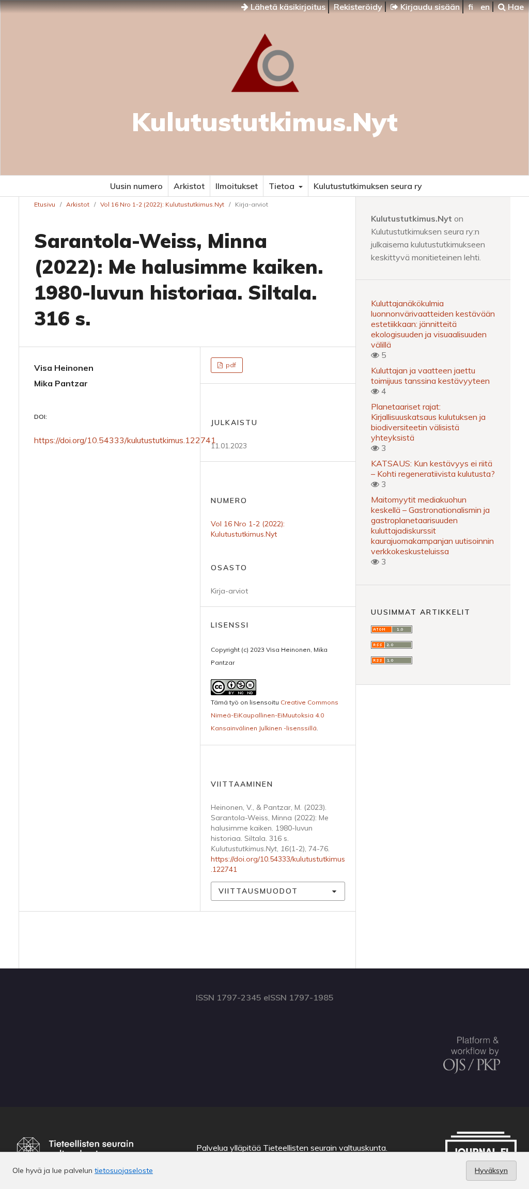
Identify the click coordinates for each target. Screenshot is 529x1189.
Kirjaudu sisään (429, 7)
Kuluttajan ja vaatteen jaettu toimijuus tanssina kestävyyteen (430, 375)
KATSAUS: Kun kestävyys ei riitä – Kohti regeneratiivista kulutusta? (433, 468)
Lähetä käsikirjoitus (286, 7)
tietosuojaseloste (124, 1170)
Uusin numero (136, 186)
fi (470, 7)
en (485, 7)
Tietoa (283, 186)
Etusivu (44, 204)
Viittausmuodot (258, 891)
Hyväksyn (491, 1170)
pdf (230, 365)
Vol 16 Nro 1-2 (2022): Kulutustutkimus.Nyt (162, 204)
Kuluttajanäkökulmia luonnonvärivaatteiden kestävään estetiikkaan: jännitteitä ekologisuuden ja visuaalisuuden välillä (433, 324)
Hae (515, 7)
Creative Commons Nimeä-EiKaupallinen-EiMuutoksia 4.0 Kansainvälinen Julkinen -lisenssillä (274, 715)
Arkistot (189, 186)
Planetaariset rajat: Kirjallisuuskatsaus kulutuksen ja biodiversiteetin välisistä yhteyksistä (428, 422)
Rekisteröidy (358, 7)
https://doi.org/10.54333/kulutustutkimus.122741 (125, 440)
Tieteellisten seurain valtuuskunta (324, 1148)
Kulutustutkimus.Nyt (265, 121)
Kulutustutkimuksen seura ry (368, 186)
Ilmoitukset (236, 186)
